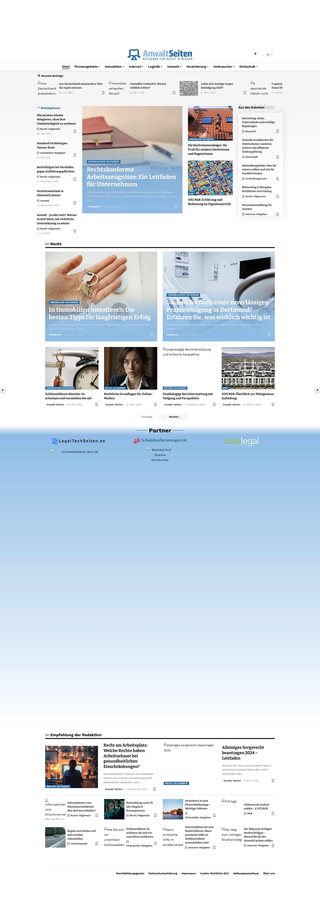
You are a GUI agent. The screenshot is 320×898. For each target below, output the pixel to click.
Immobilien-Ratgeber (53, 152)
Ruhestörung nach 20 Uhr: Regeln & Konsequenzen (139, 806)
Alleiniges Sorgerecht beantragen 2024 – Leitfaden (243, 752)
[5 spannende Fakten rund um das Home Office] (259, 88)
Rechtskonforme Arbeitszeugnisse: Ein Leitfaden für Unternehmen (131, 177)
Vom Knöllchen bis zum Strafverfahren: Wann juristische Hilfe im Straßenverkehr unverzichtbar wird (199, 835)
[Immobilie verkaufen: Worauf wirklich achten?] (118, 88)
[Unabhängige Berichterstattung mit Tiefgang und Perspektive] (189, 368)
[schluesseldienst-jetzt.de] (78, 588)
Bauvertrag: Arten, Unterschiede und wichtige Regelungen (258, 122)
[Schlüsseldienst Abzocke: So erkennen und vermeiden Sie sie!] (72, 368)
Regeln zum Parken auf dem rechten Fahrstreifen (81, 834)
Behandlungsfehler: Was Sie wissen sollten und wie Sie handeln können (259, 169)
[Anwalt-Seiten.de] (160, 54)
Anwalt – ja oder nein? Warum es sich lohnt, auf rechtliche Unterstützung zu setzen (56, 219)
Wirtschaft (251, 157)
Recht (55, 244)
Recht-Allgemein (50, 129)
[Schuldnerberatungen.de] (160, 440)
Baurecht (250, 131)
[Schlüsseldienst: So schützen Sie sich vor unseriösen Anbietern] (114, 837)
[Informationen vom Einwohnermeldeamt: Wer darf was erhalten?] (55, 809)
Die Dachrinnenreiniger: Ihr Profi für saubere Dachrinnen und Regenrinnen (208, 149)
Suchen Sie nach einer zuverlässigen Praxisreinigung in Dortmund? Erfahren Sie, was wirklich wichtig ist (218, 310)
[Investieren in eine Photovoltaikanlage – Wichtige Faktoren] (173, 809)
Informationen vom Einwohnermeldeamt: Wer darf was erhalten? (81, 806)
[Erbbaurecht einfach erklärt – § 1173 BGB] (232, 809)
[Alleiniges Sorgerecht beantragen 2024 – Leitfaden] (190, 764)
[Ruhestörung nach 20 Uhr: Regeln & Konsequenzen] (114, 809)
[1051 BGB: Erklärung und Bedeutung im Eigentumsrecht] (210, 178)
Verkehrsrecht (79, 843)
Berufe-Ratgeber (57, 786)
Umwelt (44, 200)
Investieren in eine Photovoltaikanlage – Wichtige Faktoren (198, 804)
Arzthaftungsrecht (256, 178)
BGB (191, 194)
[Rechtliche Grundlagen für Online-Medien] (130, 368)
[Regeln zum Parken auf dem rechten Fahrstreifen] (55, 837)
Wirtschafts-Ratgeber (198, 817)
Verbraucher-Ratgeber (103, 161)
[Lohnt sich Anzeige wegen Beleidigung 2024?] (189, 88)
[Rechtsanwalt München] (241, 441)
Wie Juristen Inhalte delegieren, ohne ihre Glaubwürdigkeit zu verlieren (56, 119)
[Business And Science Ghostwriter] (160, 586)
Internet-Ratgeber (256, 214)
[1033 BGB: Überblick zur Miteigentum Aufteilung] (248, 368)
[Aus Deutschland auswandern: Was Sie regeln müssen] (47, 88)
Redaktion (94, 206)
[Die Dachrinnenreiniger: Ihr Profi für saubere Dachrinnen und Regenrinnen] (210, 123)
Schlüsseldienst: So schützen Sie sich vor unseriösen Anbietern (139, 832)
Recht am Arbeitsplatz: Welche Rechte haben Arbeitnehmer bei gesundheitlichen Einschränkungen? (125, 756)
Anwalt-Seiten (114, 404)
